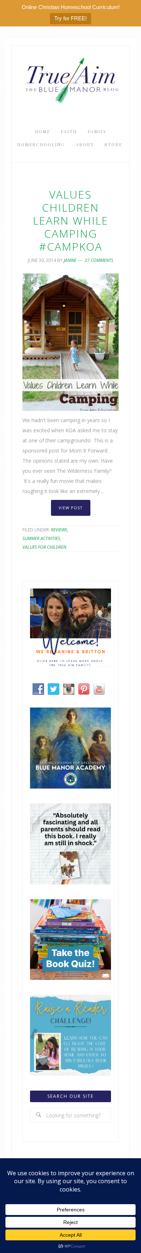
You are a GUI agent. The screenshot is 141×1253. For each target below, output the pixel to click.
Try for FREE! (70, 18)
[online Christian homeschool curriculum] (70, 786)
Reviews (59, 530)
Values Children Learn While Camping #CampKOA (70, 220)
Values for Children (44, 547)
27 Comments (99, 260)
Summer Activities (41, 538)
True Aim (70, 80)
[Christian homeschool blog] (70, 664)
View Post (71, 507)
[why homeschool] (70, 882)
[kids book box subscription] (70, 977)
